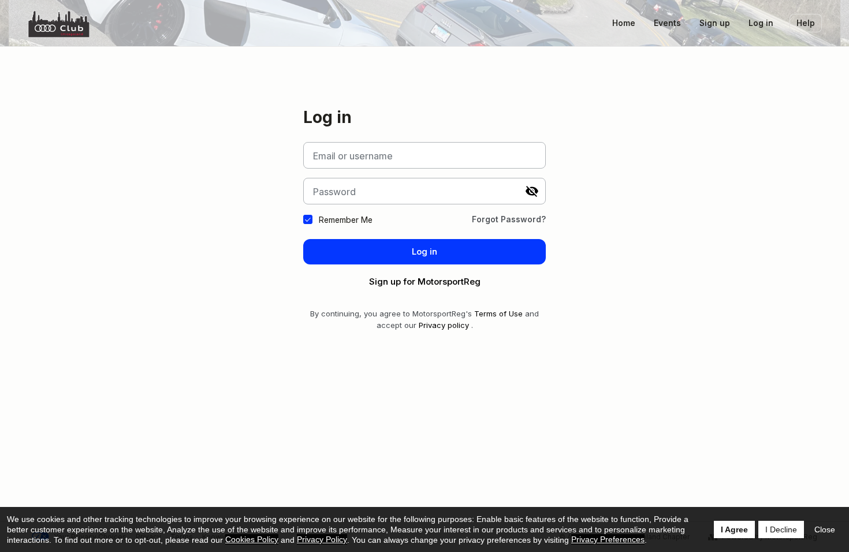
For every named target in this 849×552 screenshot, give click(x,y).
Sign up (714, 23)
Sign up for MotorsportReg (425, 281)
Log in (761, 23)
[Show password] (532, 191)
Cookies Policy (251, 539)
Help (805, 23)
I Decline (781, 529)
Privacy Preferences (608, 539)
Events (667, 23)
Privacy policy (444, 325)
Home (623, 23)
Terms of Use (498, 313)
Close (824, 529)
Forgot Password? (509, 219)
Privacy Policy (322, 539)
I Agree (734, 529)
